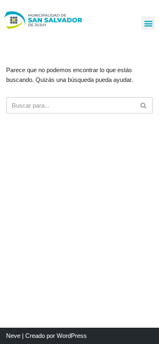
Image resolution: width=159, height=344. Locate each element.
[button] (148, 23)
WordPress (72, 335)
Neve (13, 335)
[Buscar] (144, 105)
